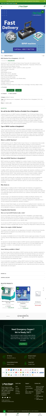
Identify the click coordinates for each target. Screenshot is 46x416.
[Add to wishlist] (14, 288)
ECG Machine (38, 302)
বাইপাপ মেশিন (3, 100)
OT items (12, 304)
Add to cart (10, 90)
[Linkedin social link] (9, 103)
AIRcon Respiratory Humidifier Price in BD (8, 302)
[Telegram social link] (11, 103)
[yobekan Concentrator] (8, 316)
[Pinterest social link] (8, 103)
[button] (14, 290)
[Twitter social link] (6, 103)
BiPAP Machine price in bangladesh (12, 99)
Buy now (18, 90)
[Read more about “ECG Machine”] (43, 290)
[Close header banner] (44, 1)
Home (2, 55)
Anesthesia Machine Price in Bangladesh (23, 302)
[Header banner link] (21, 1)
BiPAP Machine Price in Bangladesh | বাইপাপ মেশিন (31, 99)
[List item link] (19, 386)
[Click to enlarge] (3, 51)
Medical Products (9, 55)
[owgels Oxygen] (22, 316)
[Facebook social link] (5, 103)
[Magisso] (37, 316)
